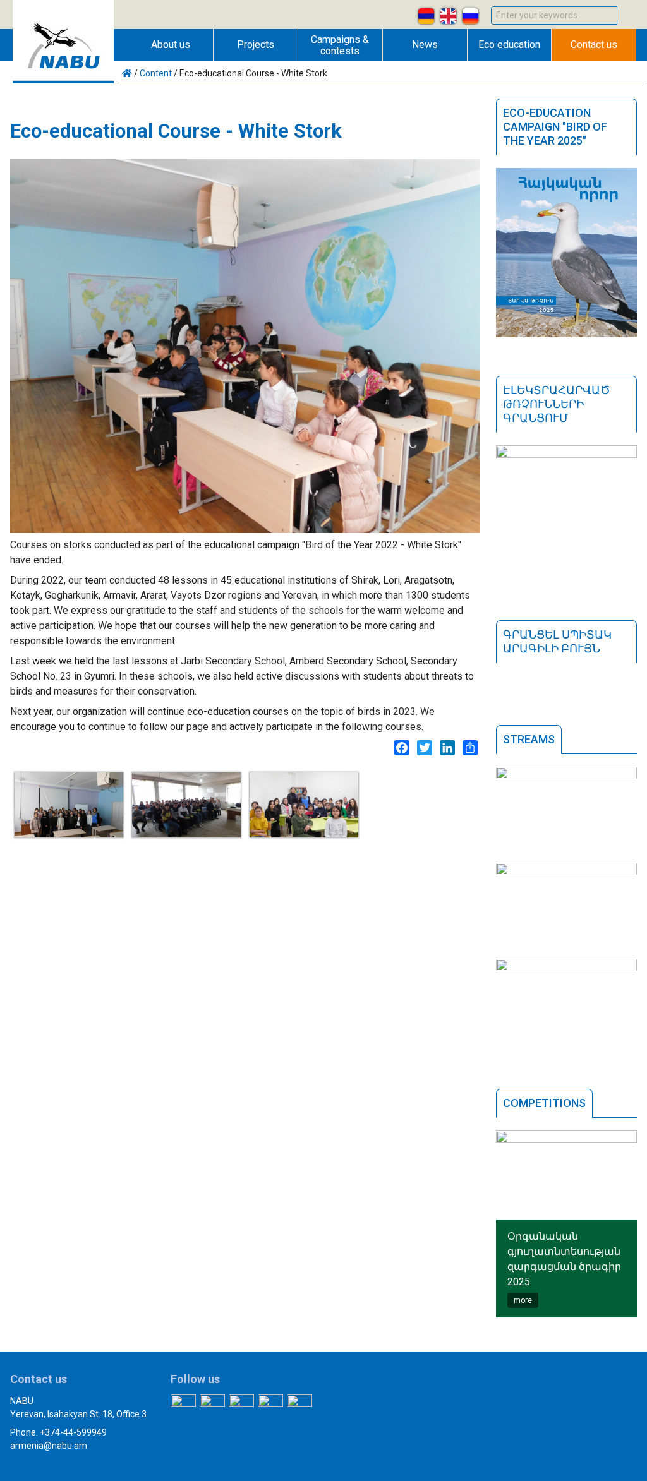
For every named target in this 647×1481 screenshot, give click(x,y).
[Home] (63, 80)
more (523, 1300)
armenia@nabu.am (48, 1446)
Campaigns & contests (340, 45)
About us (170, 45)
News (425, 45)
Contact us (594, 45)
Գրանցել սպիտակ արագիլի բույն (557, 641)
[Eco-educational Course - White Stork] (69, 834)
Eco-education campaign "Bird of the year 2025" (555, 126)
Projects (255, 45)
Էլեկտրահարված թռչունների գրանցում (556, 403)
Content (156, 73)
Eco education (509, 45)
